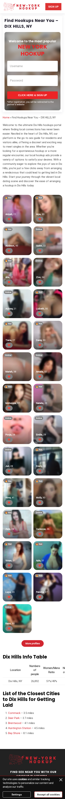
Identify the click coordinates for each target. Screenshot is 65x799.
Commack (14, 713)
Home (6, 117)
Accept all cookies (48, 794)
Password (16, 80)
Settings (17, 794)
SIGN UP (53, 6)
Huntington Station (19, 728)
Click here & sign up (32, 95)
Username (16, 66)
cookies (22, 779)
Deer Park (14, 718)
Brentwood (14, 723)
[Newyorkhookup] (21, 7)
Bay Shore (14, 733)
